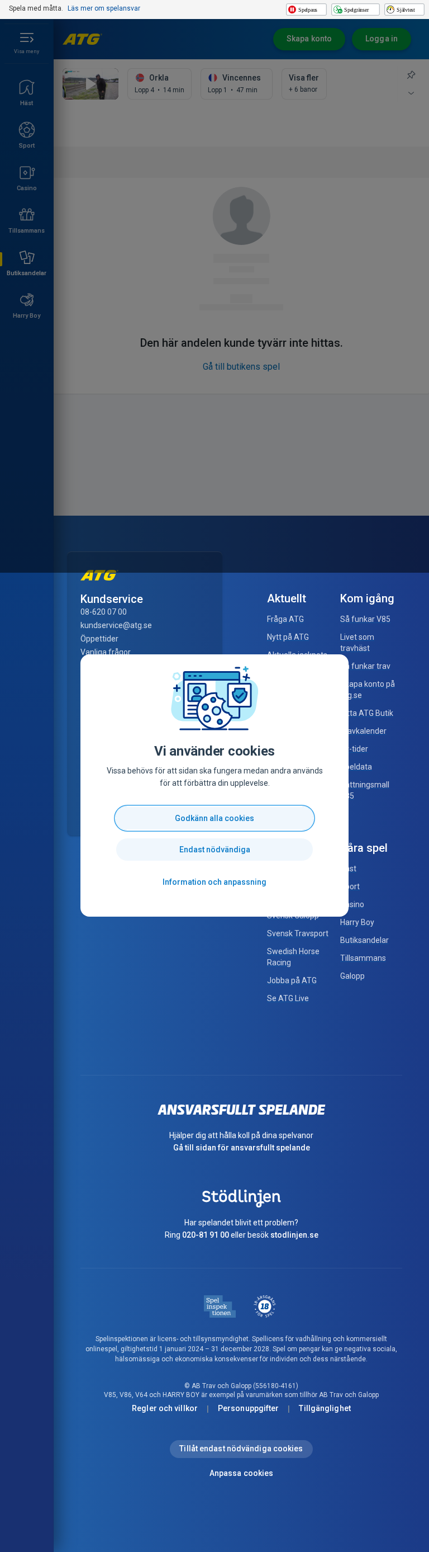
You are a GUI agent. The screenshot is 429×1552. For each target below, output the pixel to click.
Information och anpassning (214, 882)
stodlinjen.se (294, 1234)
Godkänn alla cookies (214, 818)
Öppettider (99, 638)
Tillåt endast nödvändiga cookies (241, 1448)
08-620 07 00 (103, 611)
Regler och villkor (165, 1408)
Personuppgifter (248, 1408)
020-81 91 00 (205, 1234)
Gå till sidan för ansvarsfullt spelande (241, 1147)
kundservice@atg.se (116, 625)
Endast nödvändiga (214, 849)
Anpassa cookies (241, 1473)
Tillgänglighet (324, 1408)
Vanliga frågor (105, 652)
